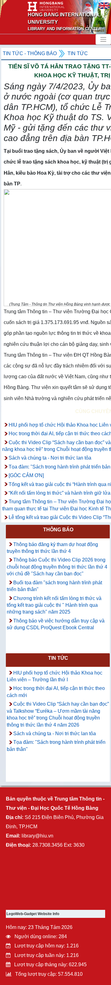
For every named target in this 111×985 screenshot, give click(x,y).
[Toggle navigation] (103, 39)
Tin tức (78, 53)
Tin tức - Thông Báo (30, 53)
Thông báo (58, 529)
